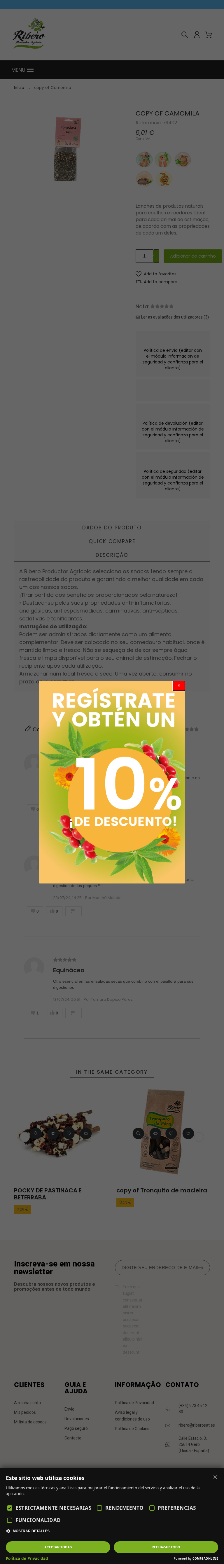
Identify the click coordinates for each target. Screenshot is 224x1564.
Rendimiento (124, 1507)
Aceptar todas (58, 1547)
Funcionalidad (38, 1520)
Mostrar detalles (31, 1531)
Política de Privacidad (27, 1558)
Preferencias (177, 1507)
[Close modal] (179, 686)
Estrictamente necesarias (53, 1507)
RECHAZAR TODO (166, 1547)
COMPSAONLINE (205, 1558)
